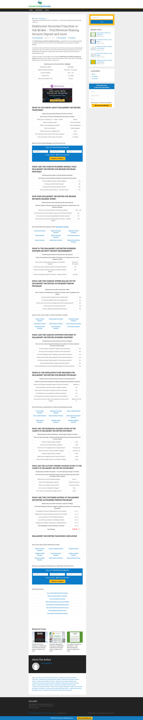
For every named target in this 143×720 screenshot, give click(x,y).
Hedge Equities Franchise (56, 319)
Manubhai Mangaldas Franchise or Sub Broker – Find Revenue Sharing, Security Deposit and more (57, 647)
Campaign (94, 76)
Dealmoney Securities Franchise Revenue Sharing (46, 683)
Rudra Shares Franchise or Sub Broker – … (104, 33)
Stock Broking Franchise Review (57, 610)
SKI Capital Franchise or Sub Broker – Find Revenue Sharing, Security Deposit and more (74, 647)
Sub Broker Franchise (62, 227)
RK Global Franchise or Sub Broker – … (104, 40)
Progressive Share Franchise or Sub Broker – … (104, 61)
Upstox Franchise (40, 240)
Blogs (47, 10)
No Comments (62, 38)
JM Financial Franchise (73, 235)
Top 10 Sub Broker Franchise (57, 599)
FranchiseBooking (38, 38)
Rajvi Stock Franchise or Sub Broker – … (104, 54)
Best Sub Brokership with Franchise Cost (57, 607)
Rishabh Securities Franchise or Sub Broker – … (104, 47)
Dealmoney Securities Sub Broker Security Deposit (57, 690)
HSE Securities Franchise (56, 323)
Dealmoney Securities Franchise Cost (66, 681)
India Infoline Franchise (56, 240)
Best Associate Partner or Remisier (57, 596)
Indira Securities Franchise (56, 415)
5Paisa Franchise (39, 235)
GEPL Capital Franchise (39, 415)
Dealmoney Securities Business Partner (50, 679)
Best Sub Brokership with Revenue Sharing (57, 601)
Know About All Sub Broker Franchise (57, 613)
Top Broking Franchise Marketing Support (57, 604)
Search (101, 21)
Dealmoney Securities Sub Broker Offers (57, 688)
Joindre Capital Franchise (73, 411)
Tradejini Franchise (73, 548)
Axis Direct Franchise (40, 230)
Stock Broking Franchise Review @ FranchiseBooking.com (43, 713)
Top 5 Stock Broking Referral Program (57, 593)
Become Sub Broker (84, 718)
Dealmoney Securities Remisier (41, 686)
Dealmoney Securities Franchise (46, 681)
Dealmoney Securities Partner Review (65, 685)
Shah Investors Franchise (56, 558)
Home (31, 10)
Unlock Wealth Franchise (73, 558)
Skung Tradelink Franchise (56, 548)
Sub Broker (38, 10)
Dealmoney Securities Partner (45, 685)
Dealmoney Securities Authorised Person (46, 677)
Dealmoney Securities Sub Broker (60, 686)
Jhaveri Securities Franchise (73, 323)
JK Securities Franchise (73, 326)
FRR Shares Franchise (40, 323)
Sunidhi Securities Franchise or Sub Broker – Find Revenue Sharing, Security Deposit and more (39, 647)
